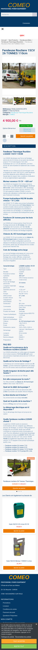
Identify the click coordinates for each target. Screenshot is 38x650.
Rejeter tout (19, 646)
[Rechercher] (34, 14)
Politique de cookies (7, 637)
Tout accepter (19, 641)
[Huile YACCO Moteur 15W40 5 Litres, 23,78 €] (19, 553)
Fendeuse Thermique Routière (22, 113)
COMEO (12, 114)
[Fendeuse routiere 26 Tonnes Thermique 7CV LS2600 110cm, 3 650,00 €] (19, 473)
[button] (2, 29)
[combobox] (16, 14)
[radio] (26, 125)
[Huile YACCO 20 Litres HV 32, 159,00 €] (19, 516)
